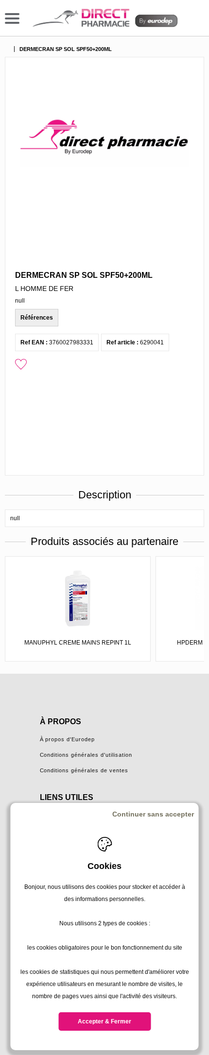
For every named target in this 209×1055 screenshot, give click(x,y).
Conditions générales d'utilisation (86, 755)
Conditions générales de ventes (84, 770)
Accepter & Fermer (104, 1021)
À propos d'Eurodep (67, 739)
